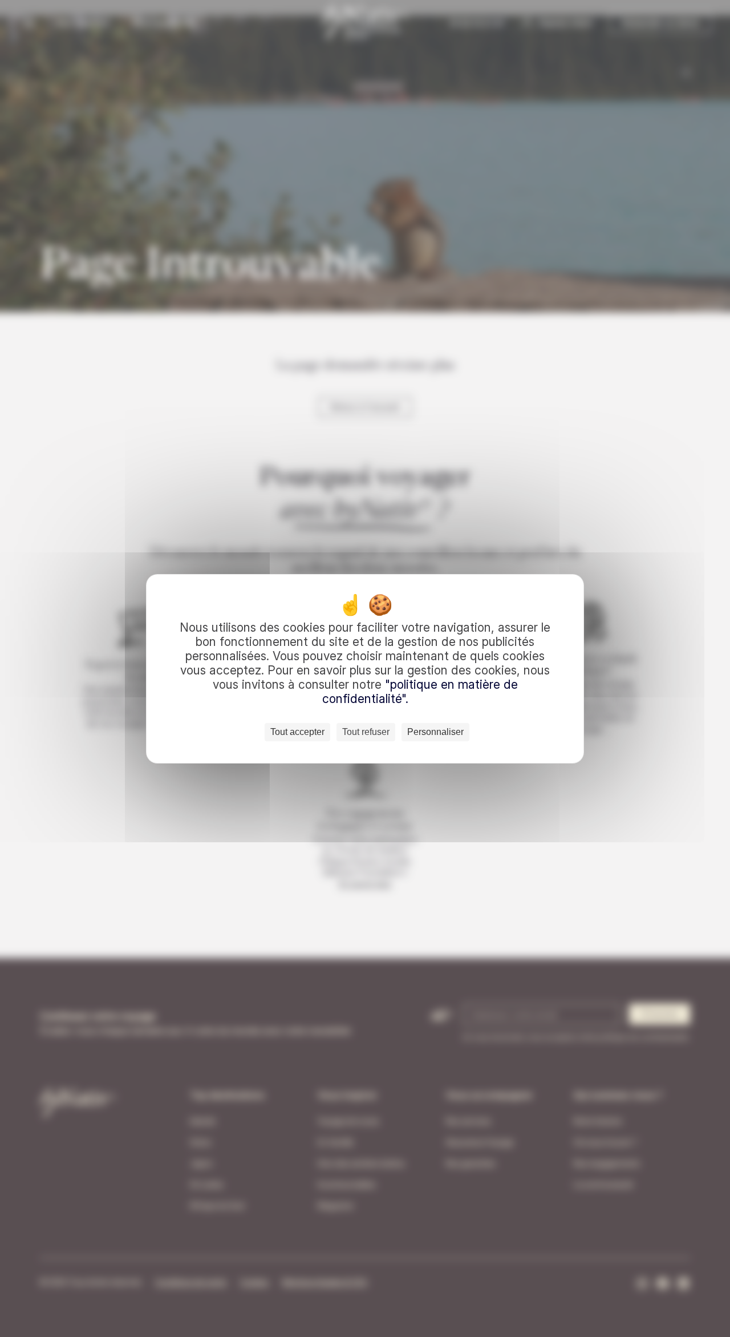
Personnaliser (435, 732)
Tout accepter (297, 732)
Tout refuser (366, 732)
